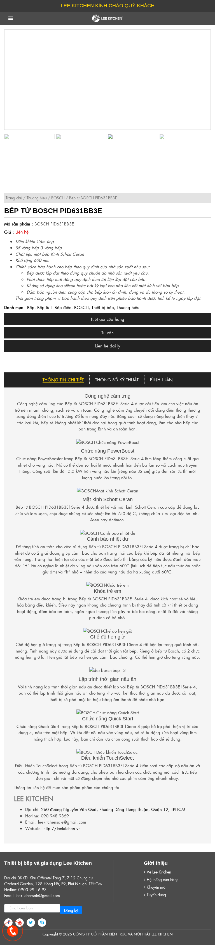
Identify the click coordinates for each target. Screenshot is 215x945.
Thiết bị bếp (103, 307)
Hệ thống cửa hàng (163, 879)
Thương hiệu (37, 197)
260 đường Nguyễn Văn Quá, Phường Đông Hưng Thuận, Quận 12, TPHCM (113, 809)
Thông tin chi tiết (63, 379)
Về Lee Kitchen (159, 872)
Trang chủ (14, 197)
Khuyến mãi (157, 887)
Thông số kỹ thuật (117, 379)
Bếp (30, 307)
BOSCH (58, 197)
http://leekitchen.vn (62, 828)
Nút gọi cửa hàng (107, 319)
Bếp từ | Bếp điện (54, 307)
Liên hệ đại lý (107, 346)
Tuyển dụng (156, 894)
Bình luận (161, 379)
